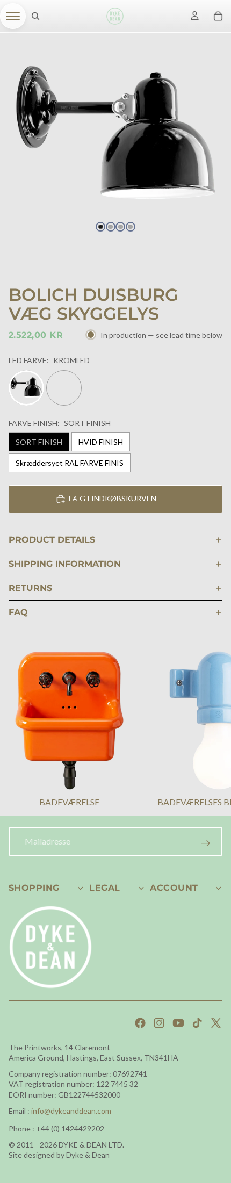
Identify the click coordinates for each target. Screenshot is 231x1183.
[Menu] (13, 16)
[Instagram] (159, 1022)
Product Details (52, 540)
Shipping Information (65, 564)
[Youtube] (178, 1022)
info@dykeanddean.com (71, 1110)
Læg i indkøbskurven (112, 498)
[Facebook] (140, 1022)
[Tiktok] (197, 1022)
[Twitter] (216, 1022)
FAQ (18, 612)
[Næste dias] (209, 731)
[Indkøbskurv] (218, 16)
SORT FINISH (39, 441)
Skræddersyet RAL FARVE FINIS (70, 462)
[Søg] (35, 16)
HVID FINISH (100, 441)
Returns (30, 588)
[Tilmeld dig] (205, 843)
